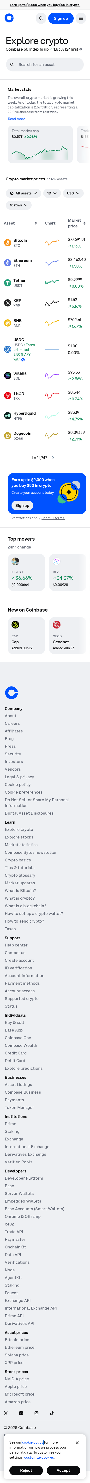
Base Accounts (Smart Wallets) (34, 1208)
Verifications (17, 1262)
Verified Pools (18, 1162)
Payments (14, 1099)
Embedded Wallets (23, 1201)
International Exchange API (31, 1308)
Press (10, 746)
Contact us (15, 952)
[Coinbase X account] (6, 1413)
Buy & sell (14, 1022)
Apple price (16, 1386)
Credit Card (16, 1053)
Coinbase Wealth (21, 1045)
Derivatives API (19, 1323)
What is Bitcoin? (20, 890)
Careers (12, 723)
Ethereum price (20, 1347)
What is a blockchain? (25, 905)
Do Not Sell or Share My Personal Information (37, 802)
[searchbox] (51, 64)
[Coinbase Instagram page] (36, 1413)
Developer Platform (24, 1178)
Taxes (10, 928)
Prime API (14, 1315)
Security (13, 754)
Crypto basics (18, 860)
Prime (10, 1123)
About (10, 715)
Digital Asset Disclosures (29, 813)
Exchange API (18, 1300)
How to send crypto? (24, 921)
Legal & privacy (19, 776)
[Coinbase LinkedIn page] (21, 1413)
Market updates (20, 883)
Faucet (11, 1292)
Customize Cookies (39, 1457)
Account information (24, 975)
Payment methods (22, 983)
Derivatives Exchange (25, 1154)
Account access (20, 991)
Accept (63, 1470)
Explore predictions (24, 1068)
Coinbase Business (23, 1092)
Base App (14, 1030)
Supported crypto (22, 998)
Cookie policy (18, 784)
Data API (13, 1254)
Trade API (14, 1231)
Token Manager (19, 1107)
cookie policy (32, 1442)
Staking (12, 1131)
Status (11, 1006)
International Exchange (27, 1146)
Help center (16, 945)
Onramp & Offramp (23, 1216)
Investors (14, 761)
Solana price (17, 1355)
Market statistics (21, 844)
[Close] (77, 1443)
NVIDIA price (17, 1378)
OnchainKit (15, 1247)
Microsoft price (20, 1394)
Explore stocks (19, 837)
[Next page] (53, 458)
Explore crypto (19, 829)
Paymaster (15, 1239)
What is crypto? (20, 898)
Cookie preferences (24, 792)
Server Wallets (19, 1193)
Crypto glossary (20, 875)
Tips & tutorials (20, 867)
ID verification (18, 968)
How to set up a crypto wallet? (34, 913)
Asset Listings (18, 1084)
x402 (9, 1224)
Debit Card (15, 1060)
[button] (81, 18)
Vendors (13, 769)
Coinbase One (18, 1037)
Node (10, 1270)
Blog (9, 738)
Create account (19, 960)
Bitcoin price (17, 1339)
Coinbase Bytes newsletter (31, 852)
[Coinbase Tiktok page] (52, 1413)
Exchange (14, 1139)
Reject (26, 1470)
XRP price (14, 1362)
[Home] (9, 18)
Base (9, 1185)
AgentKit (13, 1277)
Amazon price (18, 1401)
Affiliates (14, 731)
